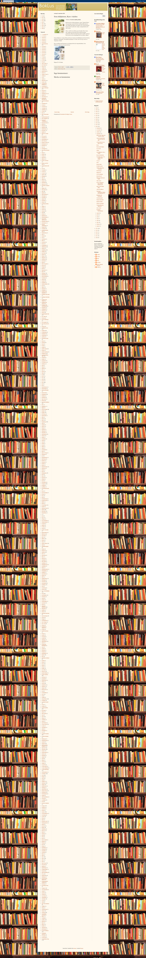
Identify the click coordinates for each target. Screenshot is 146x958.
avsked (43, 111)
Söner (43, 818)
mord (43, 593)
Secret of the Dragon (103, 84)
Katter (43, 469)
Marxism (43, 558)
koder (43, 480)
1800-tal (43, 42)
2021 (97, 117)
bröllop (43, 155)
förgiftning (44, 307)
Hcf (42, 19)
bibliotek (43, 125)
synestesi (43, 808)
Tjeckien (43, 833)
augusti (98, 213)
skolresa (43, 753)
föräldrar (43, 330)
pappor (43, 654)
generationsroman (45, 338)
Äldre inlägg (87, 112)
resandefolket (44, 692)
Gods (43, 344)
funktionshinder (45, 284)
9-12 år (43, 60)
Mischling (43, 580)
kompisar (43, 483)
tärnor (43, 853)
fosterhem (43, 277)
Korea (43, 494)
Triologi (43, 843)
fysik (43, 285)
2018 (97, 122)
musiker (43, 599)
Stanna (98, 150)
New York (44, 623)
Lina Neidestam (44, 520)
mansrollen (44, 555)
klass (43, 476)
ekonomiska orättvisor (44, 219)
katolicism (43, 468)
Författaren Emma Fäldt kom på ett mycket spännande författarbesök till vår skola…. (100, 26)
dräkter (43, 206)
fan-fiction (44, 253)
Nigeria (43, 625)
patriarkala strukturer (45, 657)
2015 (97, 228)
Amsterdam (44, 86)
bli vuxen (43, 136)
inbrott (43, 426)
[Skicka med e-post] (67, 67)
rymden (43, 706)
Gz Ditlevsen (44, 362)
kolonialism (44, 482)
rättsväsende (44, 713)
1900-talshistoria (45, 43)
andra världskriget (45, 87)
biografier (43, 130)
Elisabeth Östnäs (45, 221)
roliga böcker (44, 698)
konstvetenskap (44, 492)
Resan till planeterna (100, 155)
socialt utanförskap (45, 769)
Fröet (97, 162)
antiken (43, 95)
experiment (44, 239)
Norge (43, 633)
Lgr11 (43, 517)
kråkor (43, 501)
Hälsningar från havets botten (101, 178)
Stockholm (44, 792)
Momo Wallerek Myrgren (100, 265)
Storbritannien (44, 793)
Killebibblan (98, 31)
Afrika (43, 75)
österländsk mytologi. (44, 934)
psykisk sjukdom (45, 674)
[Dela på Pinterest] (72, 67)
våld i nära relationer (45, 903)
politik (43, 668)
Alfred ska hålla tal (100, 189)
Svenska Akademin (45, 803)
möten (43, 611)
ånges (43, 922)
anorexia (43, 90)
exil (42, 237)
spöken (43, 784)
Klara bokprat (99, 57)
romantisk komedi (45, 702)
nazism (43, 617)
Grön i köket (99, 208)
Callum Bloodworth (45, 165)
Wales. (43, 916)
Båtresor (43, 159)
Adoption (43, 69)
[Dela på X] (69, 67)
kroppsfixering (44, 500)
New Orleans (44, 622)
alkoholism (44, 80)
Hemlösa (43, 395)
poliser (43, 666)
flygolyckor (44, 270)
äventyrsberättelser (45, 930)
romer (43, 704)
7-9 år (43, 57)
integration (44, 432)
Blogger (81, 948)
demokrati (43, 182)
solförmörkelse (44, 772)
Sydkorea (43, 807)
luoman (74, 948)
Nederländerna (44, 620)
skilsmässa (44, 749)
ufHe (43, 855)
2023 (97, 113)
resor (43, 694)
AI (42, 77)
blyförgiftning (44, 139)
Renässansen (44, 689)
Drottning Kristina (45, 203)
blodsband (44, 137)
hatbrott (43, 368)
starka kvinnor (44, 790)
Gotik (43, 345)
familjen (43, 251)
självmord (43, 747)
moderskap (44, 587)
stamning (43, 787)
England (43, 227)
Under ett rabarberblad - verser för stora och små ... (101, 139)
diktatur (43, 188)
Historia (43, 400)
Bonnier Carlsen (45, 142)
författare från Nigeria (44, 300)
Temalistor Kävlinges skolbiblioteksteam (99, 101)
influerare (43, 431)
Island (43, 443)
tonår (43, 835)
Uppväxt (43, 870)
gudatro (43, 359)
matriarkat (43, 559)
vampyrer (43, 888)
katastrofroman (44, 466)
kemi (43, 471)
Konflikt (43, 485)
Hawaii (43, 371)
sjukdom (43, 743)
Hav (42, 370)
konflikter (43, 486)
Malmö (43, 549)
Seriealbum (44, 730)
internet (43, 435)
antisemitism (44, 96)
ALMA (43, 82)
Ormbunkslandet (100, 197)
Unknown (99, 267)
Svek (43, 801)
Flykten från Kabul (100, 199)
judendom (43, 454)
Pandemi (43, 651)
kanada (43, 463)
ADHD (43, 68)
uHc (64, 68)
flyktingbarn (44, 274)
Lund (43, 528)
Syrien (43, 810)
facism (43, 243)
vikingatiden (44, 897)
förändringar (44, 335)
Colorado (43, 170)
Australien (44, 108)
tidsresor (43, 830)
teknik (43, 824)
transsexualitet (44, 839)
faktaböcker (44, 246)
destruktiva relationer (45, 185)
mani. (43, 553)
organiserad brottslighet (44, 645)
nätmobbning (44, 641)
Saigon (43, 718)
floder (43, 268)
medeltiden (44, 566)
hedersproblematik (45, 390)
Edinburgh (44, 215)
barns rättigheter (45, 118)
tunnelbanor (44, 847)
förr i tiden (44, 316)
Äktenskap (44, 927)
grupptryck (44, 353)
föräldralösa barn (45, 327)
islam (43, 442)
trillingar (43, 841)
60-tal (43, 55)
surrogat (43, 798)
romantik (43, 700)
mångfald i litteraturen (44, 606)
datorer (43, 179)
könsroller (43, 511)
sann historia (44, 722)
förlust (43, 312)
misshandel (44, 583)
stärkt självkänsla (45, 796)
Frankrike (43, 282)
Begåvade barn (44, 122)
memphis (43, 572)
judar (43, 451)
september (99, 133)
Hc (42, 16)
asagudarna (44, 103)
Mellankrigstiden (45, 569)
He (42, 385)
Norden (43, 629)
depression (44, 184)
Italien (43, 446)
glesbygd (43, 342)
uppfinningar (44, 867)
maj (97, 218)
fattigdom (43, 257)
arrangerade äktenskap (44, 99)
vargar (43, 891)
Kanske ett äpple (100, 201)
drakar (43, 199)
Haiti (43, 365)
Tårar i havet (99, 180)
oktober (98, 131)
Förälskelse (44, 333)
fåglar (43, 287)
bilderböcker (44, 128)
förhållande (44, 309)
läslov (43, 537)
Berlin (43, 124)
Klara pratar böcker (100, 92)
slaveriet (43, 761)
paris (43, 656)
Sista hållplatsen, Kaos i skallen (101, 153)
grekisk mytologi (45, 351)
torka (43, 836)
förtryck (43, 326)
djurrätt (43, 192)
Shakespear (44, 738)
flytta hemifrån (44, 276)
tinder (43, 832)
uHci (43, 26)
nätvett (43, 642)
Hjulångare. (44, 406)
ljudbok (43, 525)
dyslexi (43, 209)
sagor (43, 716)
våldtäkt (43, 906)
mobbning (43, 584)
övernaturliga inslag (45, 939)
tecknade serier (44, 821)
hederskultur (44, 388)
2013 (97, 232)
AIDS (43, 79)
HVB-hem (44, 414)
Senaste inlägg (57, 112)
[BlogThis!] (68, 67)
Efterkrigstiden (44, 217)
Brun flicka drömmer (45, 150)
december (98, 128)
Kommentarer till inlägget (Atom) (66, 114)
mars (98, 222)
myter (43, 604)
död (42, 212)
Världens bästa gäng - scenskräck (100, 168)
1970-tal (43, 52)
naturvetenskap (44, 615)
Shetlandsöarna (44, 740)
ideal (42, 423)
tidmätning (44, 829)
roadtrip (43, 697)
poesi (43, 663)
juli (97, 214)
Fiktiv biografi (44, 263)
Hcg (42, 20)
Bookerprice (44, 144)
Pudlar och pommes (100, 203)
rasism (43, 683)
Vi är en (98, 160)
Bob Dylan (44, 140)
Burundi (43, 157)
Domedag (43, 197)
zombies (43, 919)
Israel (43, 445)
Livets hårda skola (99, 93)
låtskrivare (44, 534)
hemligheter (44, 394)
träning (43, 846)
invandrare (44, 438)
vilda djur (43, 898)
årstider (43, 925)
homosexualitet (44, 409)
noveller (43, 638)
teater (43, 819)
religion (43, 688)
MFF (43, 577)
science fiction (44, 724)
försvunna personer (45, 323)
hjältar (43, 407)
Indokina (43, 429)
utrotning (43, 883)
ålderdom (43, 921)
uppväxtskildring (45, 872)
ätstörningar (44, 929)
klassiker (43, 477)
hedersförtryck (44, 387)
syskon (43, 811)
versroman (44, 895)
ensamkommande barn (45, 231)
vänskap (43, 912)
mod (42, 586)
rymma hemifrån (45, 707)
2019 (97, 120)
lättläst (59, 68)
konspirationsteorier (45, 488)
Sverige (62, 68)
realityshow (44, 684)
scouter (43, 725)
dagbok (43, 174)
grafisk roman (44, 348)
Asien (43, 105)
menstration (44, 573)
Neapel (43, 619)
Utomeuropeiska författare (45, 882)
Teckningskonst (44, 822)
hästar (43, 418)
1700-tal (43, 40)
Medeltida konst (45, 564)
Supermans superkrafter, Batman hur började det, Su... (101, 192)
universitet (44, 864)
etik (42, 234)
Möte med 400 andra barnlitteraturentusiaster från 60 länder (100, 59)
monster (43, 589)
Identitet (43, 424)
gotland (43, 347)
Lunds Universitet (45, 529)
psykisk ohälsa (44, 673)
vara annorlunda (45, 889)
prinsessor (44, 671)
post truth (43, 669)
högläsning (44, 421)
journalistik (44, 449)
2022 (97, 115)
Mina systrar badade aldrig (100, 187)
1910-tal (43, 46)
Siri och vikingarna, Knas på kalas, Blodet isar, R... (100, 183)
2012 (97, 233)
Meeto (43, 567)
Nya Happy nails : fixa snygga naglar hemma (101, 158)
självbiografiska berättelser (45, 745)
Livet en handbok (100, 174)
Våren (43, 907)
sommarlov (44, 773)
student (43, 795)
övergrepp (43, 935)
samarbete (43, 719)
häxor (43, 420)
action (43, 66)
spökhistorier (44, 786)
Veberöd (43, 894)
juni (97, 216)
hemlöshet (43, 397)
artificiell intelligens (45, 100)
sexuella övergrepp (45, 733)
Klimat (43, 479)
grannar (43, 350)
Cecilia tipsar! (103, 33)
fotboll (43, 279)
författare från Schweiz (44, 303)
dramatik (43, 200)
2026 (97, 108)
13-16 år (43, 36)
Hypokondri (44, 415)
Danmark (43, 176)
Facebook (43, 242)
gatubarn (43, 336)
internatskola (44, 434)
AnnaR (98, 254)
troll (42, 844)
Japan (43, 448)
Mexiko (43, 575)
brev (42, 147)
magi (43, 541)
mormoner (44, 596)
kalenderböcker (44, 457)
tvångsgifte (44, 849)
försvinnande (44, 322)
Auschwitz (44, 106)
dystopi (43, 211)
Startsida (72, 112)
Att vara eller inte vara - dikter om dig (101, 142)
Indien (43, 428)
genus (43, 341)
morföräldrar (44, 595)
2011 (97, 235)
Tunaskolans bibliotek (100, 23)
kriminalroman (44, 498)
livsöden (43, 523)
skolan (43, 750)
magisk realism (44, 543)
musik (43, 598)
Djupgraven (99, 172)
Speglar (43, 776)
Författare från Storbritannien (44, 305)
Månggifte (44, 608)
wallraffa (43, 918)
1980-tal (43, 54)
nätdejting (43, 639)
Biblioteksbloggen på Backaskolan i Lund (100, 42)
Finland (43, 267)
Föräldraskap (44, 332)
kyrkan (43, 506)
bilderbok (43, 127)
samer (43, 721)
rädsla (43, 711)
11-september (44, 34)
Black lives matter (45, 133)
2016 (97, 126)
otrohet (43, 648)
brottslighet (44, 148)
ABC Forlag (44, 63)
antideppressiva (44, 93)
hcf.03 (43, 380)
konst (43, 491)
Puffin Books (44, 680)
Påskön (43, 681)
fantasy (43, 256)
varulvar (43, 892)
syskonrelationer (45, 813)
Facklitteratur (44, 245)
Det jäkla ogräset (100, 166)
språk (43, 779)
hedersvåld (44, 392)
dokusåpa (43, 196)
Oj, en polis (99, 148)
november (99, 130)
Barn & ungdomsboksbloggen (100, 64)
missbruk (43, 581)
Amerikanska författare (44, 84)
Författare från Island (45, 294)
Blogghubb (98, 76)
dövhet (43, 214)
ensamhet (43, 228)
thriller (43, 827)
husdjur (43, 412)
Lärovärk (43, 535)
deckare (43, 180)
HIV (42, 404)
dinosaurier (44, 189)
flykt (42, 271)
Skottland (43, 755)
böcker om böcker (45, 160)
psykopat (43, 678)
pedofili (43, 660)
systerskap (44, 815)
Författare (43, 290)
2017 (97, 124)
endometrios (44, 222)
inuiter (43, 437)
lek (42, 515)
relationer (43, 686)
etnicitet (43, 235)
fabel (43, 240)
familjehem (44, 249)
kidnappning (44, 473)
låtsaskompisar (44, 532)
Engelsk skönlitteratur (44, 225)
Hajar (43, 366)
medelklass (44, 563)
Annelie (98, 256)
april (98, 220)
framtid (43, 281)
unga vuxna (44, 863)
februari (98, 224)
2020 (97, 119)
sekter (43, 729)
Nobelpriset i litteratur (44, 627)
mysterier (43, 602)
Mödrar (43, 610)
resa (42, 691)
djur (42, 191)
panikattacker (44, 653)
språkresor (44, 781)
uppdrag (43, 866)
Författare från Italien (45, 297)
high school (44, 399)
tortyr (43, 838)
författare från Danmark (44, 292)
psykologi (43, 677)
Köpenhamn (44, 512)
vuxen (43, 900)
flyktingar (43, 273)
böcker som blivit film (45, 164)
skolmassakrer (44, 752)
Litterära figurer (44, 522)
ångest (43, 924)
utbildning (43, 877)
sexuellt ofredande (45, 736)
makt (43, 544)
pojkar (43, 665)
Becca (98, 145)
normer (43, 635)
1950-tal (43, 49)
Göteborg (43, 363)
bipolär (43, 132)
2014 (97, 230)
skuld (43, 758)
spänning (43, 783)
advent (43, 72)
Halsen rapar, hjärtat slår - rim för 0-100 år (101, 136)
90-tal (43, 61)
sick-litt (43, 742)
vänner (43, 910)
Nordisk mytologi (45, 630)
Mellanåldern (44, 570)
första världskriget (45, 319)
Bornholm (43, 145)
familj (43, 248)
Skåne (43, 760)
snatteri (43, 763)
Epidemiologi (44, 232)
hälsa (43, 417)
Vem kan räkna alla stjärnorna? (100, 205)
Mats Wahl (44, 561)
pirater (43, 662)
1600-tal (43, 39)
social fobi (44, 764)
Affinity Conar (44, 74)
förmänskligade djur (45, 313)
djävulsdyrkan (44, 194)
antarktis (43, 92)
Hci (42, 22)
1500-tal (43, 37)
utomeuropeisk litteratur (44, 879)
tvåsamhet (43, 850)
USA (43, 874)
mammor (43, 552)
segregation (44, 727)
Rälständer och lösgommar (99, 195)
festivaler (43, 260)
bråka (43, 152)
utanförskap (44, 875)
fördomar (43, 288)
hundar (43, 410)
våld (42, 902)
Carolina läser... (99, 82)
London (43, 526)
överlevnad (44, 937)
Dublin (43, 207)
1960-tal (43, 51)
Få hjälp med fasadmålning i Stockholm (100, 78)
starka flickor (44, 789)
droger (43, 202)
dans (42, 177)
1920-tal (43, 48)
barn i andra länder (45, 114)
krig (42, 495)
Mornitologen (99, 170)
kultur (43, 503)
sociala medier (44, 766)
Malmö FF (44, 550)
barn (42, 112)
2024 (97, 111)
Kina (43, 474)
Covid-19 (43, 173)
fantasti (43, 254)
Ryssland (43, 710)
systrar (43, 816)
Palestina (43, 650)
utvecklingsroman (45, 885)
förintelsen (44, 310)
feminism (43, 259)
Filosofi (43, 265)
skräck (43, 757)
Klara (98, 258)
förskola (43, 318)
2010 (97, 237)
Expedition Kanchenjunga (100, 210)
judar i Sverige (44, 452)
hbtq (42, 373)
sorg (42, 775)
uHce (43, 25)
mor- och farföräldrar (45, 591)
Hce (42, 17)
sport (43, 778)
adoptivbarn (44, 71)
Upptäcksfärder (44, 869)
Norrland (43, 636)
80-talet (43, 58)
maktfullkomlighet (45, 546)
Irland (43, 440)
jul (42, 455)
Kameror (43, 460)
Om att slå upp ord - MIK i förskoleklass (103, 46)
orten (43, 647)
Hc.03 (43, 376)
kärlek (43, 509)
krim (42, 497)
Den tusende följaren (100, 146)
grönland (43, 357)
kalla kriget (44, 459)
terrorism (43, 825)
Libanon (43, 519)
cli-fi (42, 168)
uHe (42, 28)
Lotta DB (98, 262)
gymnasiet (43, 360)
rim (42, 695)
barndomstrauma (45, 117)
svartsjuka (43, 800)
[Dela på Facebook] (71, 67)
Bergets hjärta (99, 164)
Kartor (43, 465)
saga (42, 715)
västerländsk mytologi (44, 914)
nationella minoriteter (45, 613)
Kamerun (43, 462)
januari (98, 226)
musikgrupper (44, 601)
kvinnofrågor (44, 505)
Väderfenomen (44, 909)
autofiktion (44, 109)
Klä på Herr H (99, 176)
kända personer (44, 508)
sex (42, 732)
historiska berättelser (45, 402)
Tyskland (43, 852)
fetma (43, 262)
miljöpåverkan (44, 578)
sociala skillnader (45, 767)
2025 (97, 109)
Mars (43, 556)
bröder (43, 154)
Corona (43, 171)
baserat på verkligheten (44, 120)
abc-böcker (44, 65)
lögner (43, 540)
